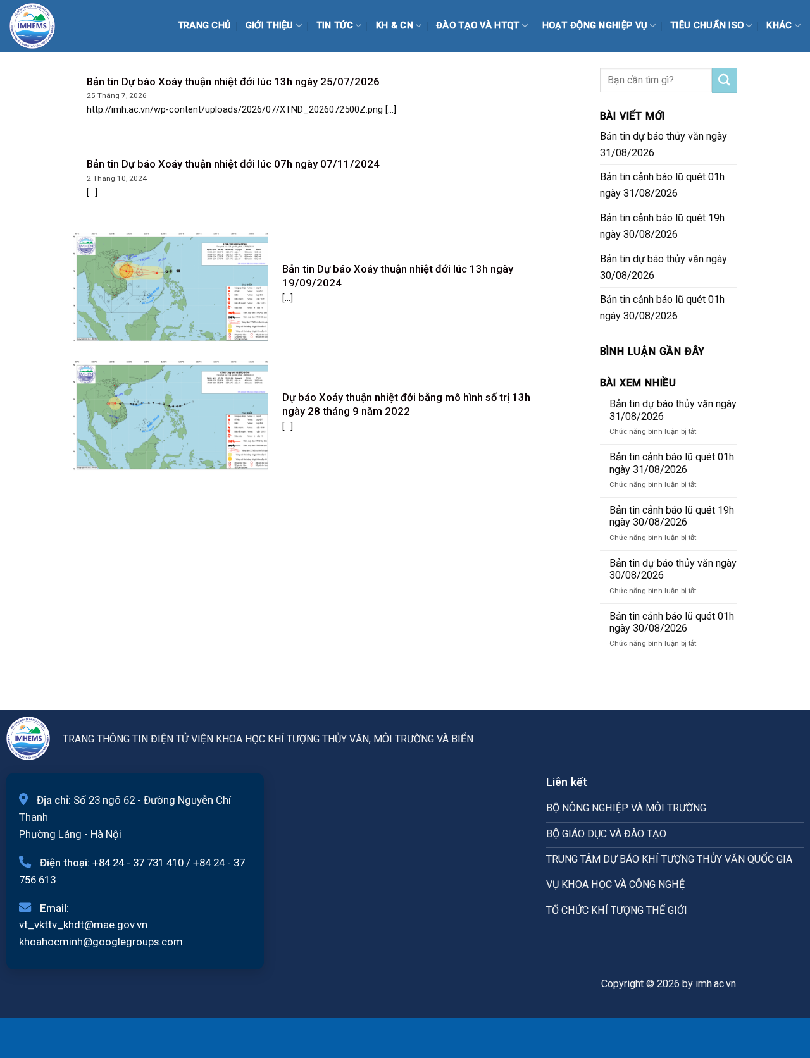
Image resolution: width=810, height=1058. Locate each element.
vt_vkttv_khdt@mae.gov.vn (83, 924)
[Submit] (724, 80)
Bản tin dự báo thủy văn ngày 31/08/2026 (663, 144)
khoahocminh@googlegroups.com (101, 941)
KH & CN (394, 25)
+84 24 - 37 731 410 (138, 862)
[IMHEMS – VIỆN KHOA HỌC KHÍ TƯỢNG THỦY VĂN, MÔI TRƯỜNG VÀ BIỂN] (41, 26)
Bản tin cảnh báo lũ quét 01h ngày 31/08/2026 (662, 185)
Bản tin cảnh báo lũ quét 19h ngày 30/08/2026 (662, 226)
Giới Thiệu (270, 25)
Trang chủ (205, 25)
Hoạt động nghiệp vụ (595, 25)
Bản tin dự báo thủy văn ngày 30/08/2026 (663, 267)
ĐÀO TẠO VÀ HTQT (477, 25)
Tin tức (334, 25)
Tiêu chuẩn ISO (707, 25)
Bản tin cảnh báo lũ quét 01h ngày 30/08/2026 (662, 307)
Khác (779, 25)
